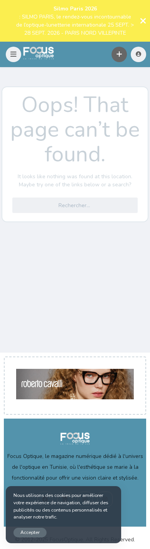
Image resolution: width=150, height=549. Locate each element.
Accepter (30, 532)
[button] (13, 54)
